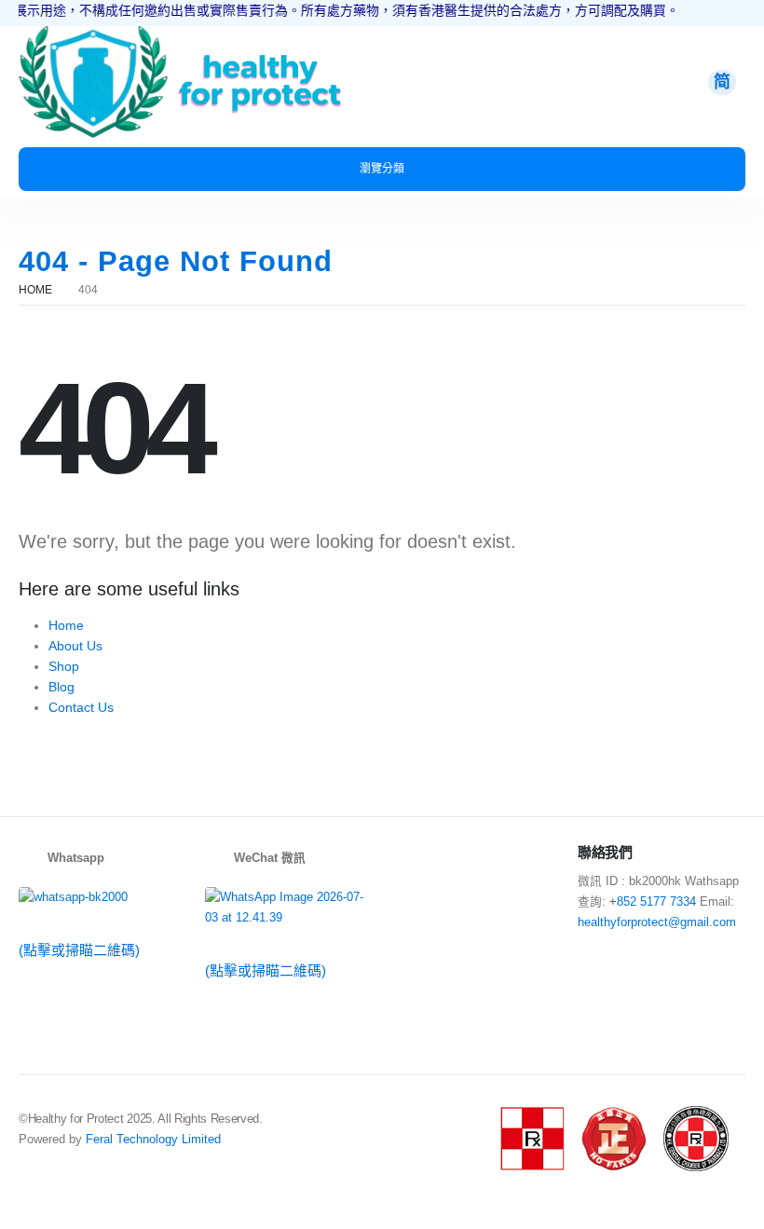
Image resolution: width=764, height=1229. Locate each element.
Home (66, 625)
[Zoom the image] (93, 36)
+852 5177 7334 (652, 901)
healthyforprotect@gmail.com (657, 922)
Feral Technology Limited (153, 1139)
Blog (61, 686)
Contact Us (81, 707)
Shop (63, 666)
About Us (75, 645)
